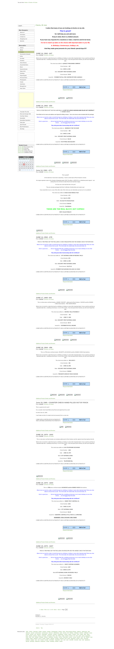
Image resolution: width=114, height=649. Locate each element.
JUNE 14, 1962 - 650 (44, 106)
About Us (41, 21)
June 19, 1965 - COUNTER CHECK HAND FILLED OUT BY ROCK (62, 402)
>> (32, 157)
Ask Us (37, 628)
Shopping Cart (65, 21)
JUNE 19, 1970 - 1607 (44, 546)
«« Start (41, 609)
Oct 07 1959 (21, 149)
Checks (30, 2)
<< (19, 157)
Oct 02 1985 (21, 147)
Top (42, 628)
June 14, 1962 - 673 (44, 170)
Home (25, 2)
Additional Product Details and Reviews (45, 101)
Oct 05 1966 (21, 148)
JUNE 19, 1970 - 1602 (44, 435)
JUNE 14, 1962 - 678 (44, 237)
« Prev (45, 609)
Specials (73, 21)
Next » (55, 609)
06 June (35, 2)
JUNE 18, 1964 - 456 (44, 347)
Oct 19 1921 (21, 151)
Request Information (68, 90)
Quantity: (65, 87)
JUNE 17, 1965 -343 (44, 298)
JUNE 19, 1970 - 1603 (44, 483)
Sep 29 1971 (21, 152)
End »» (59, 609)
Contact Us (56, 21)
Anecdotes (48, 21)
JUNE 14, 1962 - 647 (44, 53)
